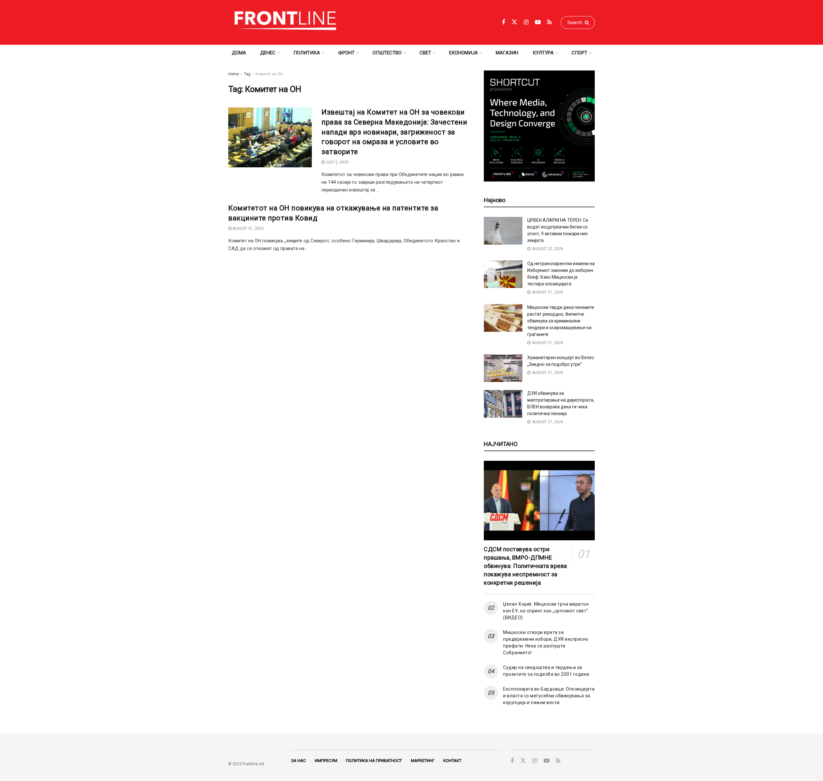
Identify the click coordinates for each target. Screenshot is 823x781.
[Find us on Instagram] (526, 22)
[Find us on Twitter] (514, 22)
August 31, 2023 (247, 228)
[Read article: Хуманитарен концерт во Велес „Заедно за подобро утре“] (503, 368)
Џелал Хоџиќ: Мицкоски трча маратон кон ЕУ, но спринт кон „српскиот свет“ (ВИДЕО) (546, 610)
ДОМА (239, 53)
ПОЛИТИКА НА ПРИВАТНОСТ (374, 760)
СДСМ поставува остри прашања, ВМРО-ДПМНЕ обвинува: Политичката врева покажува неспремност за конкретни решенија (525, 566)
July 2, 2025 (336, 162)
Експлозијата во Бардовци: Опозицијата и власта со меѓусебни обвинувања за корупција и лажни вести (549, 695)
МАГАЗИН (507, 53)
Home (233, 74)
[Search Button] (588, 22)
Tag (247, 74)
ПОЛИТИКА (307, 53)
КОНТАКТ (452, 760)
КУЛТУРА (543, 53)
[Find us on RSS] (549, 22)
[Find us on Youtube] (538, 22)
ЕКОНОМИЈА (463, 53)
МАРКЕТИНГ (423, 760)
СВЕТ (425, 53)
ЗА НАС (298, 760)
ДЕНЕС (268, 53)
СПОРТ (579, 53)
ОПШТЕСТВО (387, 53)
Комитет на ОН (269, 74)
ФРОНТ (346, 53)
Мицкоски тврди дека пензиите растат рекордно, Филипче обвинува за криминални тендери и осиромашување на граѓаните (560, 321)
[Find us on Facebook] (503, 22)
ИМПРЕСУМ (326, 760)
